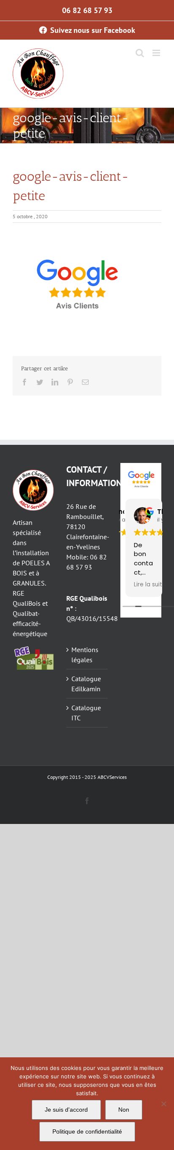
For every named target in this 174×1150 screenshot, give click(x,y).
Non (123, 1109)
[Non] (163, 1103)
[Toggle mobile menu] (156, 52)
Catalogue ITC (86, 712)
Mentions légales (84, 654)
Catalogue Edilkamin (86, 683)
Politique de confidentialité (87, 1131)
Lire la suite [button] (150, 584)
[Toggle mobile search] (140, 52)
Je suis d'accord (66, 1109)
